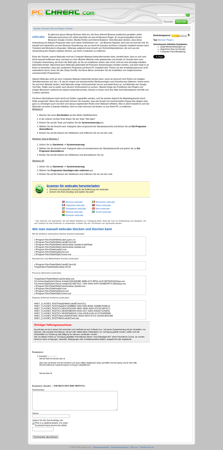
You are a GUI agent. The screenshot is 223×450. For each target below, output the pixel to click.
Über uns (134, 447)
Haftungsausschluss (101, 447)
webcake (69, 28)
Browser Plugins (57, 28)
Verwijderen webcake (76, 208)
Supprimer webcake (75, 205)
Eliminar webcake (74, 212)
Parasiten (168, 22)
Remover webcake (74, 215)
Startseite (181, 22)
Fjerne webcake (103, 205)
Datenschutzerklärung (120, 447)
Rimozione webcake (105, 202)
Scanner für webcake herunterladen (73, 186)
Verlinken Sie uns (147, 447)
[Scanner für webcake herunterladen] (39, 189)
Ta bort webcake (103, 212)
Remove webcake (74, 202)
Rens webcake (103, 208)
